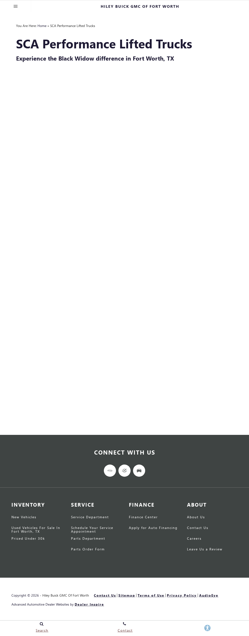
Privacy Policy (182, 595)
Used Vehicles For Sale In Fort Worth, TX (35, 529)
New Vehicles (23, 517)
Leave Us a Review (204, 549)
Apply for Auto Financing (153, 528)
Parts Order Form (88, 549)
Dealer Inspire (89, 604)
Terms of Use (151, 595)
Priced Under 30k (28, 539)
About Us (196, 517)
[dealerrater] (124, 471)
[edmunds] (139, 471)
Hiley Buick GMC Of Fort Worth (65, 595)
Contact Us (197, 528)
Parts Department (88, 539)
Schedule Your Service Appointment (92, 529)
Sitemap (126, 595)
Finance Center (143, 517)
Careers (194, 539)
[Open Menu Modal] (15, 6)
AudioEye (208, 595)
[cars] (110, 471)
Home (41, 25)
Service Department (90, 517)
